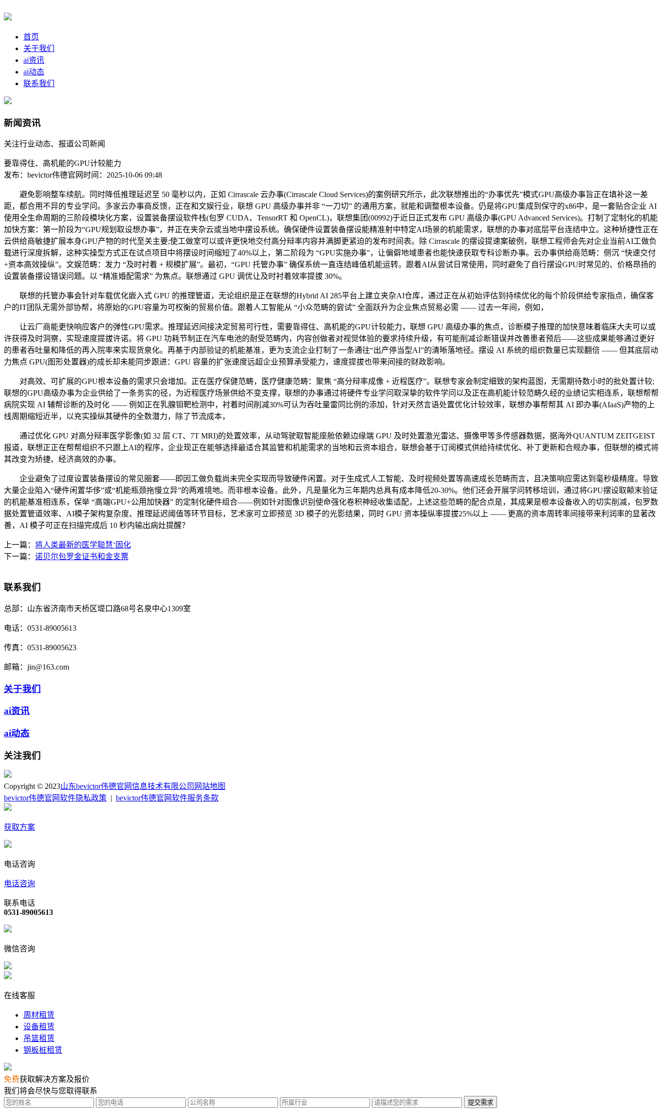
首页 (31, 37)
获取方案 (19, 827)
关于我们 (39, 48)
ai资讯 (33, 60)
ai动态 (33, 72)
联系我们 (39, 83)
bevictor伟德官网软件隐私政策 (55, 798)
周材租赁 (39, 1015)
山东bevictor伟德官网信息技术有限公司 (127, 786)
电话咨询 (19, 883)
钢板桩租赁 (42, 1050)
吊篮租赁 (39, 1038)
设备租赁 (39, 1026)
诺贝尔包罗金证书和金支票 (82, 556)
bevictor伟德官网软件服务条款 (167, 798)
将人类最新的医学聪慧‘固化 (83, 545)
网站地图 (209, 786)
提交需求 (480, 1102)
